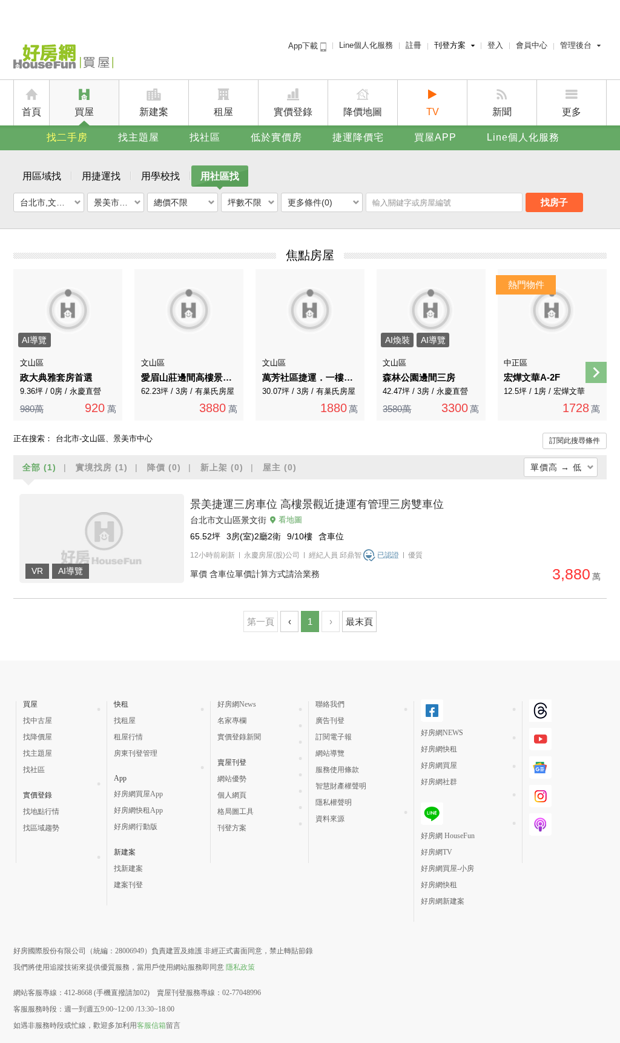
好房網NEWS (442, 732)
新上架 (221, 467)
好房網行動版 (135, 826)
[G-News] (540, 767)
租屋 (223, 112)
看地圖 (290, 519)
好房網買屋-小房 (447, 868)
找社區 (205, 137)
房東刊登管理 (135, 753)
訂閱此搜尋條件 (574, 440)
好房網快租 (439, 749)
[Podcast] (540, 824)
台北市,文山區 (46, 202)
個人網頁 (231, 795)
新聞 (502, 112)
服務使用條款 (337, 769)
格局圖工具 (235, 811)
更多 (571, 112)
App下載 (304, 45)
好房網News (236, 704)
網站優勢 (231, 779)
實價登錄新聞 (239, 737)
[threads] (540, 710)
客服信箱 (151, 1025)
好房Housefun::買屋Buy (63, 58)
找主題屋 (138, 137)
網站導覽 (330, 753)
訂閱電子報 (333, 737)
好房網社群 (439, 782)
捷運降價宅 (358, 137)
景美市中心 (115, 202)
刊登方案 (450, 45)
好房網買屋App (138, 794)
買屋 (84, 112)
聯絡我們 (330, 704)
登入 (495, 45)
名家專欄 (231, 720)
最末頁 (359, 621)
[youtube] (540, 739)
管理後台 (576, 45)
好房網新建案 (442, 901)
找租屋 (125, 720)
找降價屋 (37, 737)
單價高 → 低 (556, 467)
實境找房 (102, 467)
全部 (39, 467)
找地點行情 (41, 811)
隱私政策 (240, 967)
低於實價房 (276, 137)
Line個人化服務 (366, 45)
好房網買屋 (439, 765)
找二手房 (67, 137)
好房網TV (436, 852)
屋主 (280, 467)
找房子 (554, 202)
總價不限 (171, 202)
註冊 (413, 45)
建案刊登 (128, 885)
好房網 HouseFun (448, 835)
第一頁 (260, 621)
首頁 (31, 112)
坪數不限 (245, 202)
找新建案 (128, 868)
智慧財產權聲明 (340, 786)
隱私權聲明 (333, 802)
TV (432, 112)
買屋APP (435, 137)
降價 (164, 467)
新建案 (153, 112)
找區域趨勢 (41, 828)
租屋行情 (128, 737)
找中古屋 (37, 720)
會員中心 (531, 45)
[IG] (540, 796)
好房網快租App (138, 810)
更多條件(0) (310, 202)
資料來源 (330, 819)
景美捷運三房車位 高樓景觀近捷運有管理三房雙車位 (317, 504)
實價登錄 (293, 112)
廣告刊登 (330, 720)
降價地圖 (362, 112)
